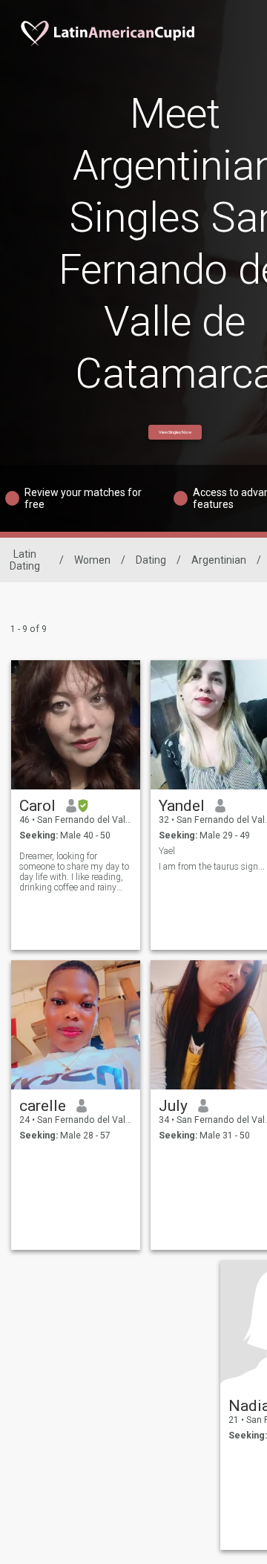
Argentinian (218, 560)
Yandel (182, 806)
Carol (37, 806)
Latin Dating (25, 560)
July (173, 1106)
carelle (42, 1106)
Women (92, 560)
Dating (151, 560)
